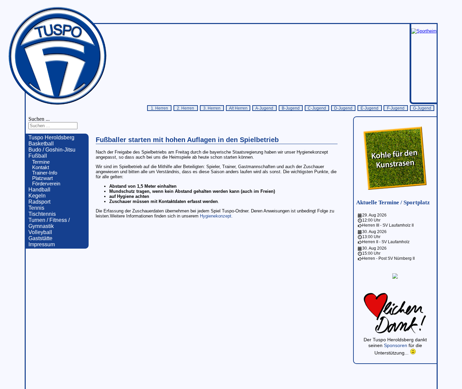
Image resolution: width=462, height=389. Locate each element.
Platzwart (42, 178)
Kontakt (40, 167)
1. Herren (159, 108)
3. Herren (212, 108)
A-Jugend (264, 108)
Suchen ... (39, 119)
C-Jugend (317, 108)
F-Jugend (396, 108)
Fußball (37, 156)
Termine (41, 162)
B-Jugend (291, 108)
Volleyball (40, 232)
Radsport (39, 202)
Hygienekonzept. (216, 216)
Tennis (36, 208)
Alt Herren (238, 108)
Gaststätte (40, 238)
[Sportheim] (424, 30)
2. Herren (185, 108)
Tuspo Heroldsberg (51, 137)
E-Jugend (369, 108)
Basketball (41, 143)
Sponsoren (396, 345)
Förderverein (46, 183)
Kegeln (37, 196)
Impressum (41, 244)
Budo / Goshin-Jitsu (51, 150)
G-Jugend (422, 108)
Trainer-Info (44, 173)
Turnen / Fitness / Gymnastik (49, 223)
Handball (39, 189)
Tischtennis (42, 214)
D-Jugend (343, 108)
